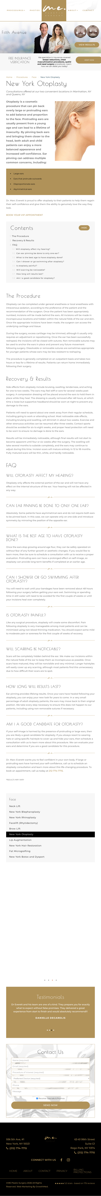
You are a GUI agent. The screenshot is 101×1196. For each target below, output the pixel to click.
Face (34, 77)
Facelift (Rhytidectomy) (23, 823)
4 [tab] (56, 980)
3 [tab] (52, 980)
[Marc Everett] (54, 9)
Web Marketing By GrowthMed (32, 1186)
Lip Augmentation (20, 840)
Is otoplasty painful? (24, 266)
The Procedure (19, 236)
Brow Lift (14, 828)
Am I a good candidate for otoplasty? (33, 278)
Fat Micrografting (19, 851)
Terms (63, 1112)
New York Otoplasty (21, 834)
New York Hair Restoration (25, 845)
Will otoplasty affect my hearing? (31, 249)
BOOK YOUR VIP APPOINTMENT (24, 215)
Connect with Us (43, 1160)
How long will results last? (27, 274)
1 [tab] (44, 980)
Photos (35, 10)
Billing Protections (82, 1171)
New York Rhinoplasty (22, 817)
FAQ (13, 245)
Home (9, 77)
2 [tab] (48, 980)
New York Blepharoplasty (24, 812)
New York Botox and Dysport (26, 856)
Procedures (15, 10)
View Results (87, 45)
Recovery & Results (22, 240)
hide (84, 228)
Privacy (57, 1112)
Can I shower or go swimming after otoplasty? (38, 261)
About (72, 10)
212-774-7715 (56, 770)
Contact (88, 10)
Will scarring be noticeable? (28, 270)
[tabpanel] (50, 1011)
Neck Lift (14, 806)
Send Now (50, 1105)
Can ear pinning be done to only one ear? (35, 253)
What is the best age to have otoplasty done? (37, 257)
